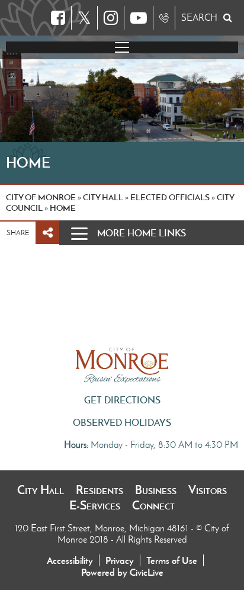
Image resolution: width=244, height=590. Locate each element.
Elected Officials (170, 197)
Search (199, 17)
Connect (153, 505)
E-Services (94, 505)
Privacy (119, 560)
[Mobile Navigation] (122, 47)
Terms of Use (171, 560)
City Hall (40, 490)
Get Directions (122, 400)
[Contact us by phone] (164, 18)
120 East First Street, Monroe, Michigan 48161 (103, 528)
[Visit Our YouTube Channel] (138, 18)
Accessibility (70, 560)
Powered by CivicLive (122, 572)
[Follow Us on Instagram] (111, 18)
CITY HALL (103, 197)
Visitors (207, 490)
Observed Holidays (122, 422)
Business (155, 490)
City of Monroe (41, 197)
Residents (99, 490)
